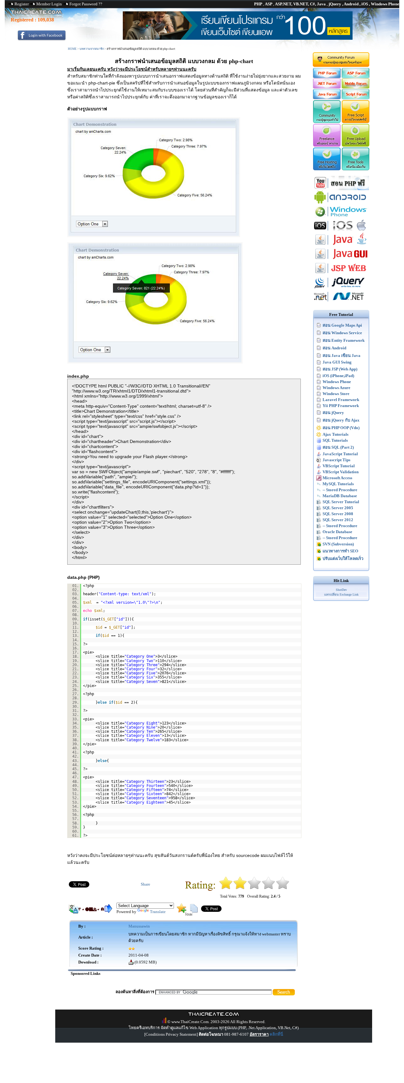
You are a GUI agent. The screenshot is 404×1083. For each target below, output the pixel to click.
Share (145, 884)
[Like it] (268, 888)
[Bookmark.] (181, 911)
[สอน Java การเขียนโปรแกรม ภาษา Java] (341, 245)
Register (22, 4)
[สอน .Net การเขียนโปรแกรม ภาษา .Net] (341, 302)
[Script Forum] (356, 98)
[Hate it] (226, 888)
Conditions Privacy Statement (171, 1034)
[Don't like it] (240, 888)
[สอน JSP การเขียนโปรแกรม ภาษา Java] (341, 273)
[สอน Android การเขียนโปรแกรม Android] (341, 203)
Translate (158, 911)
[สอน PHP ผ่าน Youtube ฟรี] (341, 188)
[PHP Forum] (326, 76)
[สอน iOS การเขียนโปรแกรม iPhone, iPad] (341, 231)
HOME (72, 48)
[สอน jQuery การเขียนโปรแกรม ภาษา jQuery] (341, 288)
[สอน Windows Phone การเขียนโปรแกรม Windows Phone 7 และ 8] (341, 217)
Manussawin (139, 926)
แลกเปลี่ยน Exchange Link (341, 594)
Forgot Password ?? (85, 4)
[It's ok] (254, 888)
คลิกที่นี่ (276, 1034)
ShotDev (341, 589)
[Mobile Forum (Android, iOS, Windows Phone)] (356, 87)
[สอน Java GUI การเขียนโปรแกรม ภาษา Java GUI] (341, 259)
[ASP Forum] (356, 76)
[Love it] (282, 888)
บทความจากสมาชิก (92, 48)
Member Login (49, 4)
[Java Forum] (326, 98)
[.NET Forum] (326, 87)
